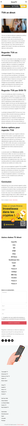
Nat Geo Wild (4, 398)
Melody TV (3, 391)
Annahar (14, 278)
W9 (14, 248)
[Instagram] (6, 340)
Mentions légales (20, 424)
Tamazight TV (4, 371)
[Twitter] (9, 340)
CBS (14, 266)
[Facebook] (2, 340)
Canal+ (14, 263)
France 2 (14, 281)
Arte (14, 245)
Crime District (4, 400)
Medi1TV (3, 387)
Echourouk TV (4, 374)
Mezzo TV (3, 389)
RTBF (14, 251)
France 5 (14, 269)
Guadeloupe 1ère (14, 260)
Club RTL (14, 242)
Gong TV (3, 385)
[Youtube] (12, 340)
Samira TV (3, 405)
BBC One (14, 275)
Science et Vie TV (5, 376)
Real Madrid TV (5, 407)
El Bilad (14, 272)
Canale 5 (3, 394)
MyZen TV (3, 378)
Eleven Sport (4, 380)
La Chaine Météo (5, 403)
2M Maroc (14, 257)
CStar (14, 254)
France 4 (14, 284)
